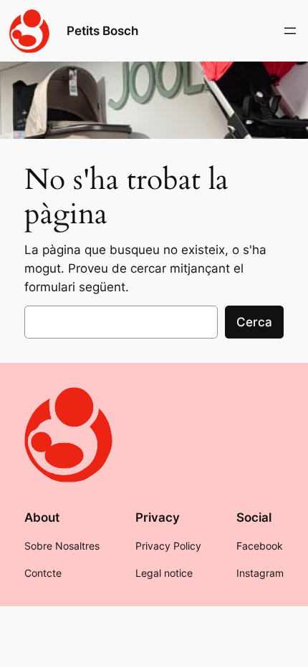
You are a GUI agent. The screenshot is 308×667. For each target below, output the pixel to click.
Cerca (254, 322)
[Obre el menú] (290, 30)
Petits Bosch (102, 31)
